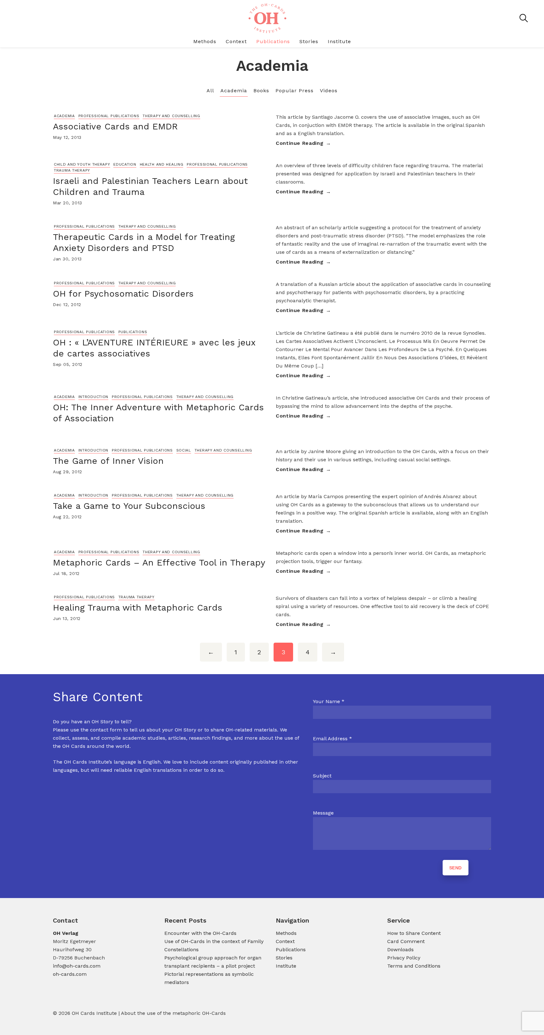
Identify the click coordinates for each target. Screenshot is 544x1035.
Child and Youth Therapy (82, 164)
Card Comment (406, 941)
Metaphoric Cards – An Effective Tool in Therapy (159, 562)
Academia (233, 91)
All (210, 91)
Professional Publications (108, 116)
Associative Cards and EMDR (115, 126)
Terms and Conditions (413, 966)
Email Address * (332, 739)
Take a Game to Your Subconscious (129, 506)
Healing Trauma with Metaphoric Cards (137, 607)
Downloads (400, 950)
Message (323, 813)
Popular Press (294, 91)
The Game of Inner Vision (108, 461)
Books (261, 91)
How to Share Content (414, 933)
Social (183, 450)
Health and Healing (162, 164)
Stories (308, 41)
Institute (339, 41)
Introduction (93, 397)
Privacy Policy (403, 958)
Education (124, 164)
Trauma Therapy (72, 170)
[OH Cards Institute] (267, 18)
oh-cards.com (70, 974)
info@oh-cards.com (76, 966)
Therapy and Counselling (171, 116)
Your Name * (328, 701)
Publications (273, 41)
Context (236, 41)
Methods (204, 41)
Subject (322, 776)
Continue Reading (299, 143)
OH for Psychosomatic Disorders (123, 293)
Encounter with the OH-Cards (200, 933)
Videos (328, 91)
